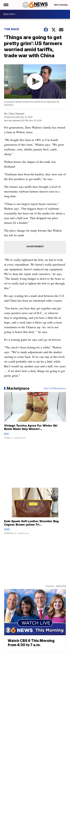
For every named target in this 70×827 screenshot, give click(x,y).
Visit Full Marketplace (55, 388)
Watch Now (60, 5)
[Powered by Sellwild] (61, 586)
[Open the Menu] (6, 5)
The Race (12, 29)
